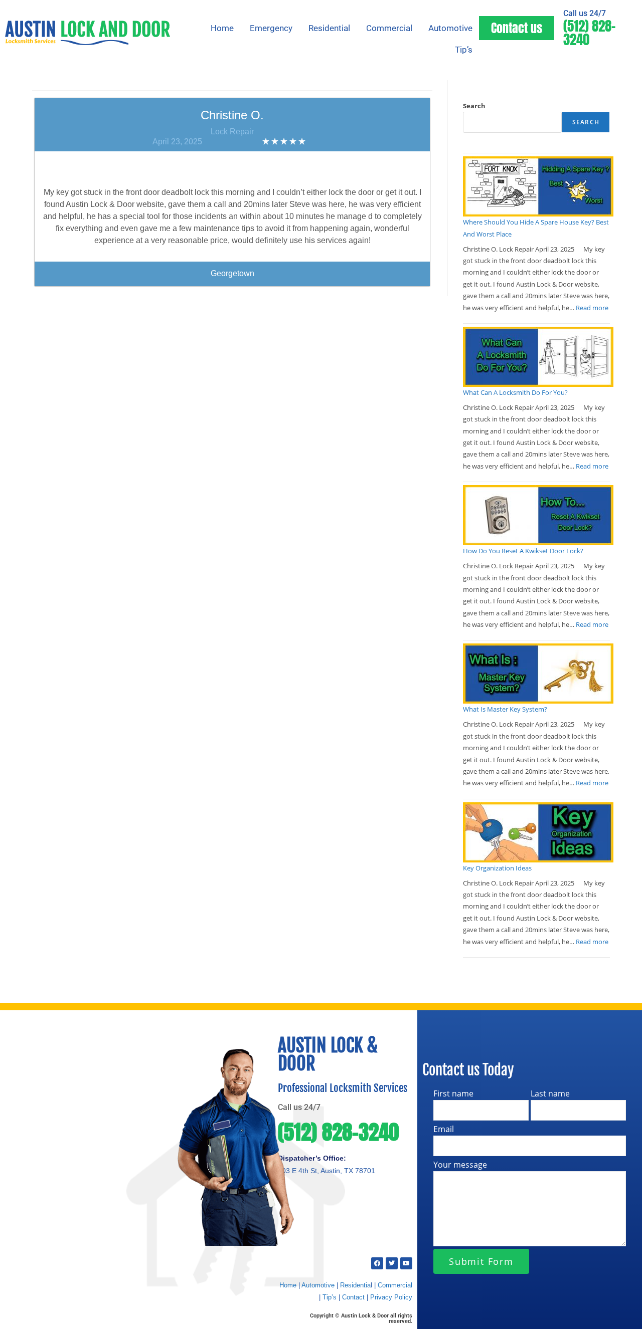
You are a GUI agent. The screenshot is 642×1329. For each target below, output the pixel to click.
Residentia (355, 1285)
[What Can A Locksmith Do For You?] (538, 357)
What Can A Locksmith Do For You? (515, 392)
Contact (353, 1297)
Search (474, 105)
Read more (592, 307)
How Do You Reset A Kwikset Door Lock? (523, 550)
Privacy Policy (391, 1297)
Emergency (271, 28)
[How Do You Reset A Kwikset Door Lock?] (538, 515)
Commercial (389, 28)
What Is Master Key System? (505, 709)
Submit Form (481, 1261)
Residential (329, 28)
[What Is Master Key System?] (538, 673)
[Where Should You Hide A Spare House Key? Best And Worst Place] (538, 186)
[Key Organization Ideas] (538, 832)
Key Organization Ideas (497, 867)
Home (222, 28)
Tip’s (463, 50)
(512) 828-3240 (589, 33)
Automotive (450, 28)
